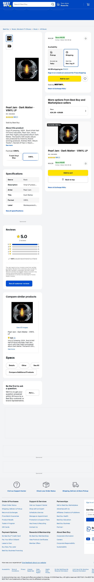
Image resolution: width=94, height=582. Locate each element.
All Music (43, 29)
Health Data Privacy (48, 571)
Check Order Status (9, 505)
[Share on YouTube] (88, 539)
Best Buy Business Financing (12, 550)
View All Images (22, 327)
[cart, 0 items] (88, 4)
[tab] (12, 365)
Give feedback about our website (34, 563)
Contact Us (33, 527)
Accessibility (6, 569)
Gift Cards (5, 527)
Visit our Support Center (38, 505)
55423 (65, 69)
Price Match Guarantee (10, 516)
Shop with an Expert (36, 509)
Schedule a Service (36, 512)
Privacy (23, 569)
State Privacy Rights (38, 571)
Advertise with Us (63, 509)
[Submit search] (52, 4)
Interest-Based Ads (30, 570)
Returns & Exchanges (10, 512)
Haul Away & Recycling (37, 523)
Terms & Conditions (15, 570)
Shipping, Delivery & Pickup (12, 509)
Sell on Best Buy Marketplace (67, 505)
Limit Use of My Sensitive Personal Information (80, 570)
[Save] (85, 79)
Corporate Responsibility (66, 543)
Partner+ (60, 527)
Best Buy (6, 29)
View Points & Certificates (38, 540)
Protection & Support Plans (39, 520)
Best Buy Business (63, 523)
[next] (38, 157)
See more (9, 145)
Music (35, 29)
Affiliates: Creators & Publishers (68, 512)
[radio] (55, 58)
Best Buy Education (64, 520)
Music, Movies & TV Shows (21, 29)
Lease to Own (7, 543)
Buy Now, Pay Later (9, 547)
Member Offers (34, 543)
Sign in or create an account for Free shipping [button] (67, 73)
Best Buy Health (62, 516)
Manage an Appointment (38, 516)
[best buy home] (7, 4)
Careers (59, 540)
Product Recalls (7, 520)
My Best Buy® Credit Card (11, 536)
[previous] (7, 157)
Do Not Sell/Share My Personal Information (61, 570)
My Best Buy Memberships (39, 536)
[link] (19, 283)
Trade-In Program (8, 523)
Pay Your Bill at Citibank (10, 540)
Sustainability (62, 547)
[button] (70, 40)
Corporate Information (65, 536)
